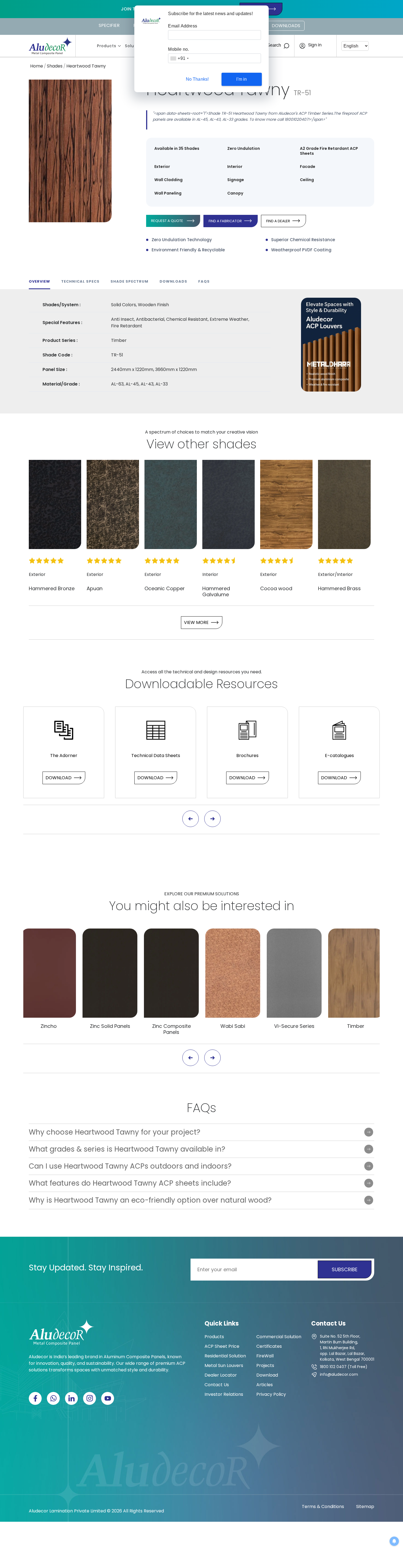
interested (251, 906)
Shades (55, 66)
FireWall (265, 1356)
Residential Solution (225, 1356)
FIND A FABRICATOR (225, 221)
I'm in (241, 79)
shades (234, 444)
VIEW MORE (196, 622)
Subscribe (344, 1269)
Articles (264, 1385)
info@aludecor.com (339, 1374)
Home (36, 66)
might (152, 906)
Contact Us (217, 1385)
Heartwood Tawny (86, 66)
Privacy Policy (271, 1394)
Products (106, 46)
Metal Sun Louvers (224, 1365)
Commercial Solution (278, 1337)
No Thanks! (197, 79)
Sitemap (365, 1506)
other (193, 444)
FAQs (201, 1108)
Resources (247, 684)
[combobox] (179, 58)
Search (274, 45)
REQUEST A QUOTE (167, 220)
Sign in (315, 45)
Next (212, 819)
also (185, 906)
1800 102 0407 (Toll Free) (343, 1366)
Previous (190, 819)
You (120, 906)
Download (59, 778)
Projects (265, 1365)
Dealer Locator (221, 1375)
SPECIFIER (109, 25)
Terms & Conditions (323, 1506)
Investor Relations (224, 1394)
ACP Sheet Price (222, 1346)
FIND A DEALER (278, 221)
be (209, 906)
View (160, 444)
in (289, 906)
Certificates (269, 1346)
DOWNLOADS (286, 25)
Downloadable (169, 684)
